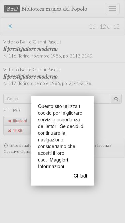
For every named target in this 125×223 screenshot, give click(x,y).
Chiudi (80, 175)
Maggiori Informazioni (53, 163)
